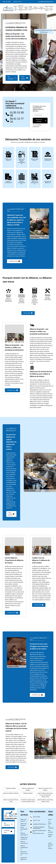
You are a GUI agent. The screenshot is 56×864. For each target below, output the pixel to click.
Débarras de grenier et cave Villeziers (45, 789)
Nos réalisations (51, 827)
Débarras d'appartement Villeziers (28, 789)
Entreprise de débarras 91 (48, 182)
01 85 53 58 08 (6, 1)
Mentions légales (50, 835)
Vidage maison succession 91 (47, 160)
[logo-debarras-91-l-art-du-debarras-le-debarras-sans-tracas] (8, 8)
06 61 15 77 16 (17, 1)
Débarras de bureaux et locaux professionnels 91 (21, 8)
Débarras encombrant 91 (35, 8)
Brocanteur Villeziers (11, 788)
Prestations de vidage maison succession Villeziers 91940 (28, 800)
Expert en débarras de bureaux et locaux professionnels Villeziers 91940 (45, 795)
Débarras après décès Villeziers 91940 (10, 800)
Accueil (50, 819)
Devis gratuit (49, 822)
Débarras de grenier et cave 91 (34, 182)
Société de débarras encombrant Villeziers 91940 (45, 800)
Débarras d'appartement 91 (41, 8)
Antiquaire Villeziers (28, 793)
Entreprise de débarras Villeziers (11, 793)
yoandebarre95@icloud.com (45, 1)
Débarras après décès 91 (26, 8)
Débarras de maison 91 (8, 160)
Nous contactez (50, 831)
